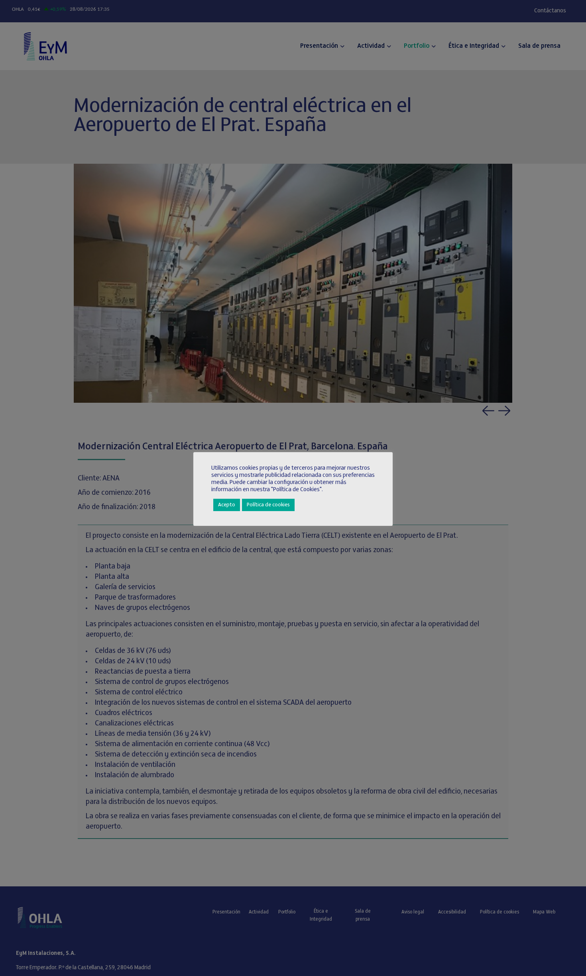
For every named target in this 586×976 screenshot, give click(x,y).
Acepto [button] (226, 505)
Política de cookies (268, 505)
